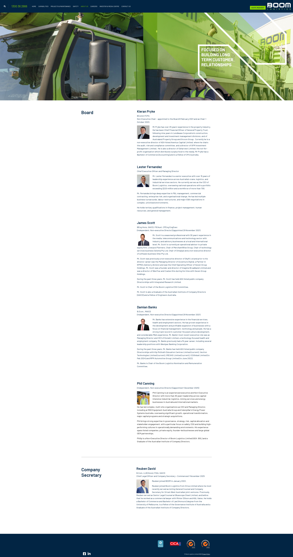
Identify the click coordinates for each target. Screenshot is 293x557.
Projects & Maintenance (61, 6)
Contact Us (126, 6)
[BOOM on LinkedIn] (89, 554)
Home (34, 6)
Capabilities (43, 6)
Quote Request (257, 8)
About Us (84, 6)
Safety (76, 6)
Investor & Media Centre (109, 6)
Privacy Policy (206, 554)
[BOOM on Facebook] (85, 554)
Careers (93, 6)
